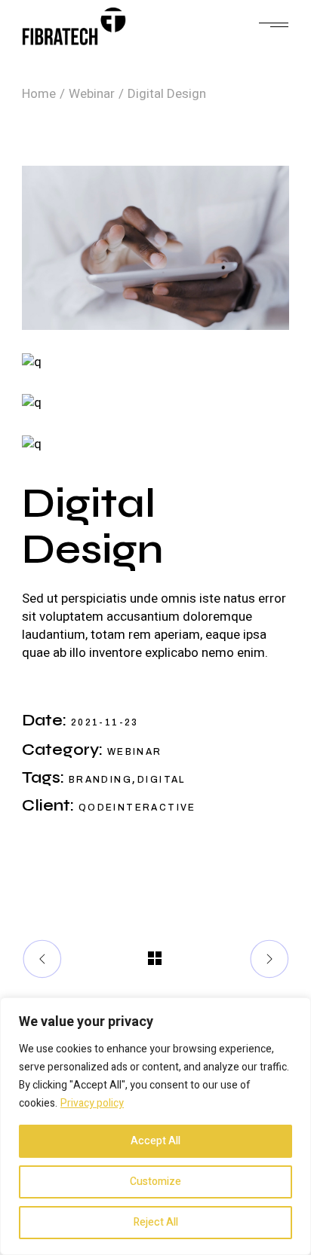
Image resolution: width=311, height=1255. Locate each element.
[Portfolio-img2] (155, 403)
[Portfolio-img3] (155, 362)
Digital (161, 779)
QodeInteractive (137, 807)
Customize (155, 1181)
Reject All (156, 1222)
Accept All (155, 1141)
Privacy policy (92, 1103)
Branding (100, 779)
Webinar (134, 752)
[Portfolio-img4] (155, 444)
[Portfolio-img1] (155, 248)
